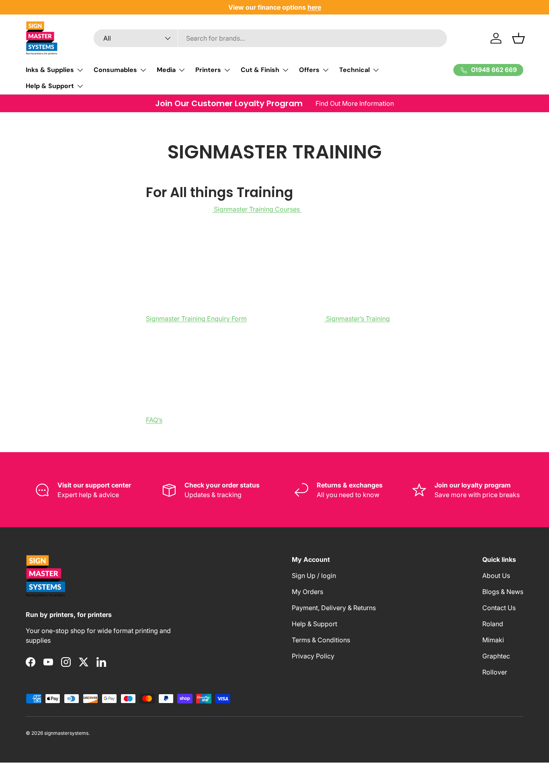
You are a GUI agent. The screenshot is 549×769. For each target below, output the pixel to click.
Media (166, 70)
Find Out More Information (354, 103)
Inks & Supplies (50, 70)
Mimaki (493, 640)
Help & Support (50, 86)
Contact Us (499, 608)
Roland (492, 624)
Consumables (115, 70)
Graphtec (496, 656)
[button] (518, 38)
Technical (354, 70)
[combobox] (270, 38)
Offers (309, 70)
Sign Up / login (314, 576)
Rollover (494, 672)
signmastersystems (66, 733)
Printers (208, 70)
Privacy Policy (313, 656)
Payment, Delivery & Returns (334, 608)
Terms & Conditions (321, 640)
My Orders (307, 592)
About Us (496, 576)
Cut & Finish (260, 70)
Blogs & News (502, 592)
